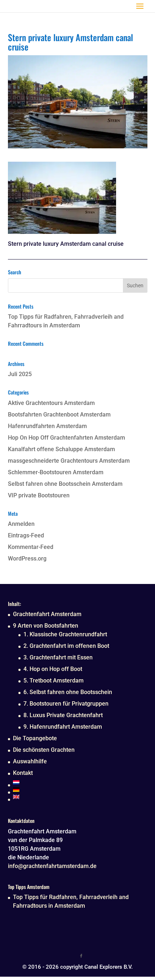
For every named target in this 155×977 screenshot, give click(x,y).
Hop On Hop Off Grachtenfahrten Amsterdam (66, 437)
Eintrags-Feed (26, 535)
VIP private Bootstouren (39, 495)
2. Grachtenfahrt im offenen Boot (66, 645)
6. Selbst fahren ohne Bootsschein (67, 692)
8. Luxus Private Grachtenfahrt (63, 715)
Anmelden (21, 523)
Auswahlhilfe (30, 761)
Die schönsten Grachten (44, 749)
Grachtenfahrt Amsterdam (47, 614)
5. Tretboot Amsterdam (53, 680)
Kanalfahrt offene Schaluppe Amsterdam (61, 449)
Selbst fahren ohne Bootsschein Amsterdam (65, 483)
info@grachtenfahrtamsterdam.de (52, 866)
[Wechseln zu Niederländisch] (62, 782)
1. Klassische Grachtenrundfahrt (65, 634)
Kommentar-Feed (30, 547)
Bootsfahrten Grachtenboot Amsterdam (59, 414)
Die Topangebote (35, 738)
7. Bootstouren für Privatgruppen (65, 703)
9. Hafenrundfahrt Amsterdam (62, 726)
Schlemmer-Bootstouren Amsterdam (55, 472)
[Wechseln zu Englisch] (62, 797)
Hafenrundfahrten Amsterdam (47, 426)
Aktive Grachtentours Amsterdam (51, 403)
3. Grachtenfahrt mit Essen (58, 657)
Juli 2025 (20, 374)
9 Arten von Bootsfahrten (45, 625)
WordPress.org (27, 558)
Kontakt (23, 772)
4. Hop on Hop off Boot (52, 669)
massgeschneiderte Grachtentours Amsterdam (69, 460)
